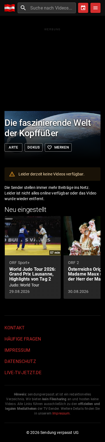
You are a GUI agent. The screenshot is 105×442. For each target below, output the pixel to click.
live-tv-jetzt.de (22, 372)
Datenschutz (20, 361)
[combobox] (52, 8)
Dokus (33, 147)
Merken (58, 147)
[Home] (11, 8)
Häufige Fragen (22, 339)
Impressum (17, 350)
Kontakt (14, 327)
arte (13, 147)
